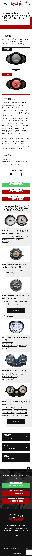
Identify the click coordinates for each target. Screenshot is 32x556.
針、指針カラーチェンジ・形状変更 (13, 44)
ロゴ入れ (18, 41)
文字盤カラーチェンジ (22, 39)
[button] (5, 3)
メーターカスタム (8, 39)
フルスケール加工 (8, 41)
